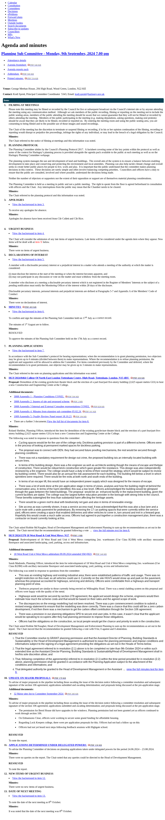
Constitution (14, 5)
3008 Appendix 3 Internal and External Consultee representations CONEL (59, 406)
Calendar (12, 2)
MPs (10, 34)
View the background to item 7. (28, 350)
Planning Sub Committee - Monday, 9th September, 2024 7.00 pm (55, 53)
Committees (14, 8)
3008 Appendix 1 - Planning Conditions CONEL (46, 396)
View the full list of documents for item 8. (68, 421)
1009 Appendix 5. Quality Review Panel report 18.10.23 (50, 416)
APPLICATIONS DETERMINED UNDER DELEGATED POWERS (55, 745)
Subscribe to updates (18, 28)
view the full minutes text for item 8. (111, 530)
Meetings (12, 20)
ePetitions (13, 14)
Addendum (20, 73)
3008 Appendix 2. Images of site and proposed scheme (48, 401)
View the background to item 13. (29, 795)
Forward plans (15, 17)
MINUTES (22, 307)
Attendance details (16, 60)
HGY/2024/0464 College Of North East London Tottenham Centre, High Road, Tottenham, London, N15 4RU (77, 377)
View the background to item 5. (28, 259)
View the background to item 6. (28, 311)
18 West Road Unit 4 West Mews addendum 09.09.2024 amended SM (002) (60, 554)
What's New (14, 37)
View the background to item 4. (28, 233)
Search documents (17, 25)
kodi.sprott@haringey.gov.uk (89, 94)
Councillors (13, 31)
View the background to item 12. (29, 778)
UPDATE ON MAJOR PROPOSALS (37, 678)
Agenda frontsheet (24, 64)
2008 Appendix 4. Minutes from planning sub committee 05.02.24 (55, 411)
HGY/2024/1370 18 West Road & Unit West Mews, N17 (45, 535)
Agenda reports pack (18, 69)
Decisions (13, 11)
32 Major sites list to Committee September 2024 (46, 693)
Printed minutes (22, 78)
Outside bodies (15, 23)
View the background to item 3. (28, 204)
